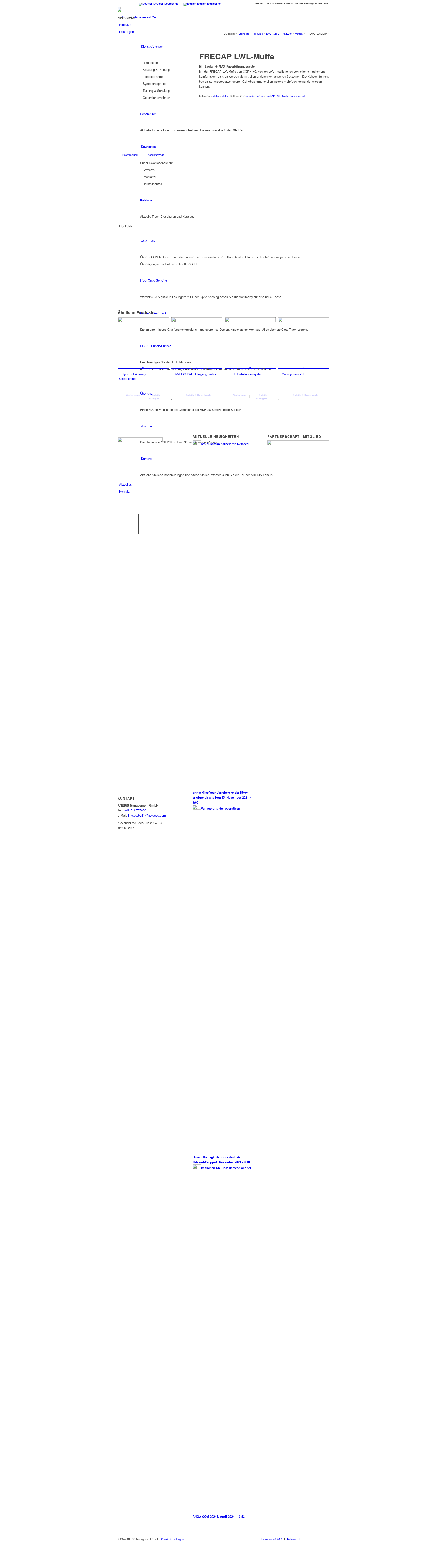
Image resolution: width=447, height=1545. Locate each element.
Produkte (125, 24)
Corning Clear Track (153, 313)
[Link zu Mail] (132, 3)
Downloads (148, 146)
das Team (147, 426)
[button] (126, 17)
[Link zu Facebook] (118, 3)
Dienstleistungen (152, 46)
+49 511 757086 (135, 810)
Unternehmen (128, 378)
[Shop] (119, 498)
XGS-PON (148, 240)
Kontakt (124, 491)
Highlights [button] (125, 226)
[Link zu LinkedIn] (125, 3)
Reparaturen (148, 114)
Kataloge (146, 200)
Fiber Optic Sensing (153, 280)
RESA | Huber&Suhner (155, 345)
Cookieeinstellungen (172, 1539)
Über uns (146, 393)
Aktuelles (125, 484)
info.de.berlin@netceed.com (147, 815)
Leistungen (126, 31)
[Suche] (120, 505)
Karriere (146, 458)
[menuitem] (224, 505)
